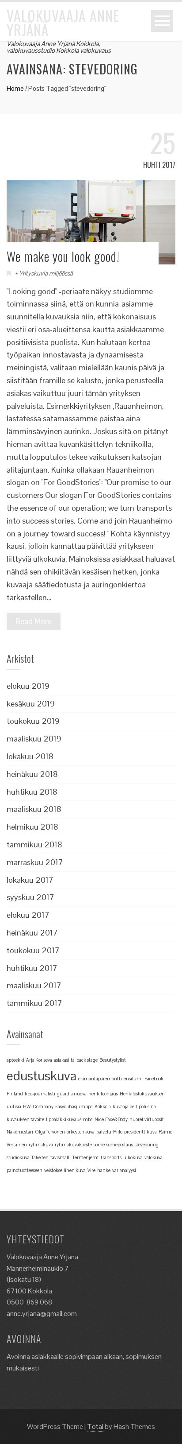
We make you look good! (63, 256)
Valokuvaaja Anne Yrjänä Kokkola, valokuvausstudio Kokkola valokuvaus (59, 46)
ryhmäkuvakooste (73, 1144)
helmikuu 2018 (32, 827)
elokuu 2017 (28, 915)
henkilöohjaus (103, 1094)
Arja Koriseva (39, 1060)
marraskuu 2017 (35, 862)
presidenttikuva (140, 1132)
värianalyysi (124, 1170)
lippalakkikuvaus (63, 1119)
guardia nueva (72, 1094)
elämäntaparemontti (100, 1078)
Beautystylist (112, 1060)
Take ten (40, 1157)
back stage (87, 1060)
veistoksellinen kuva (65, 1170)
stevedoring (147, 1144)
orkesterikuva (81, 1132)
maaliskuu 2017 (34, 985)
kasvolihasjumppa (74, 1106)
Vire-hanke (98, 1170)
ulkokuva (133, 1157)
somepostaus (119, 1144)
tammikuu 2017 (34, 1003)
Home (15, 88)
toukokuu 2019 (33, 721)
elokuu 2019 (28, 686)
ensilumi (133, 1078)
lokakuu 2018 (30, 756)
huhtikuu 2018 (32, 792)
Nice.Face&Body (111, 1119)
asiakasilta (64, 1060)
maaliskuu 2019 (34, 739)
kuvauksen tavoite (25, 1119)
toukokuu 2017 (33, 950)
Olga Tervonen (50, 1132)
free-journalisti (40, 1094)
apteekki (15, 1060)
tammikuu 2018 (34, 844)
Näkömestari (20, 1132)
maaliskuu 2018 (34, 809)
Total (95, 1426)
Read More (33, 621)
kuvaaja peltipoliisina (134, 1106)
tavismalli (60, 1157)
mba (88, 1119)
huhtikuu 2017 (32, 968)
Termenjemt (85, 1157)
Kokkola (103, 1106)
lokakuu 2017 (30, 880)
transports (111, 1157)
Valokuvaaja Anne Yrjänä (63, 22)
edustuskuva (41, 1075)
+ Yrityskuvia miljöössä (44, 273)
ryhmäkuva (41, 1144)
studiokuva (18, 1157)
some (99, 1144)
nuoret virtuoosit (146, 1119)
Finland (15, 1094)
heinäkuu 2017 (32, 933)
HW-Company (38, 1106)
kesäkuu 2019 (31, 704)
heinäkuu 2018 (32, 774)
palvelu (103, 1132)
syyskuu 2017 (30, 897)
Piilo (117, 1132)
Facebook (153, 1078)
